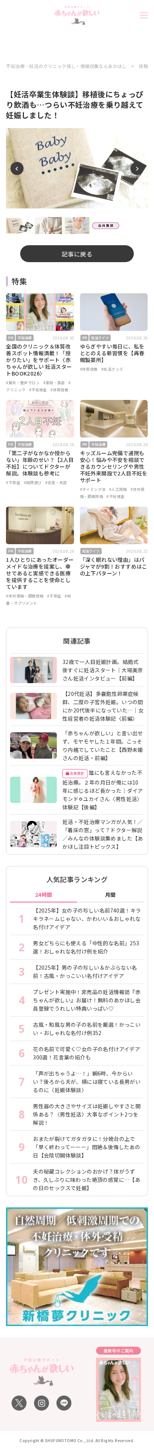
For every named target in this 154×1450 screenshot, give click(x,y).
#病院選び (33, 482)
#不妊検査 (38, 389)
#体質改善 (59, 389)
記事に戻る (77, 253)
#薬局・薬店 (54, 382)
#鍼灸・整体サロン (23, 382)
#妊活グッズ (112, 369)
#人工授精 (118, 489)
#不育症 (13, 482)
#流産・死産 (56, 482)
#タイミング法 (93, 489)
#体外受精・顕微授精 (24, 596)
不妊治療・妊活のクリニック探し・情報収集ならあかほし (66, 66)
